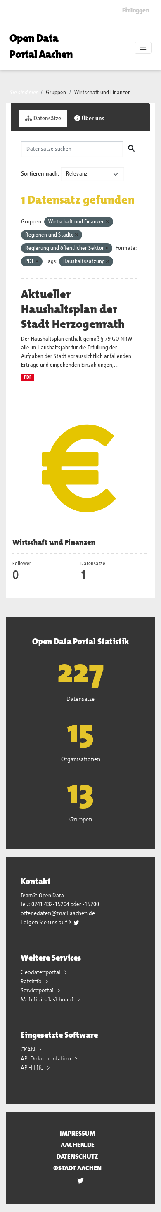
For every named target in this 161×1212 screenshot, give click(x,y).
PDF (27, 377)
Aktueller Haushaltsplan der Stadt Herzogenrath (73, 309)
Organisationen (80, 759)
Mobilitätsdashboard (48, 999)
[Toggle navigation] (143, 48)
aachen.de (78, 1145)
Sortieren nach (39, 174)
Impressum (77, 1133)
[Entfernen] (107, 222)
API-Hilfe (33, 1067)
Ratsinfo (32, 981)
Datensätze (46, 118)
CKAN (28, 1049)
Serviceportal (38, 990)
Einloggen (135, 10)
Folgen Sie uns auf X (47, 922)
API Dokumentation (46, 1058)
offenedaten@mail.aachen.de (58, 913)
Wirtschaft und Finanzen (102, 92)
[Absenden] (131, 149)
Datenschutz (77, 1156)
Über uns (92, 118)
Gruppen (56, 92)
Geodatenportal (41, 972)
